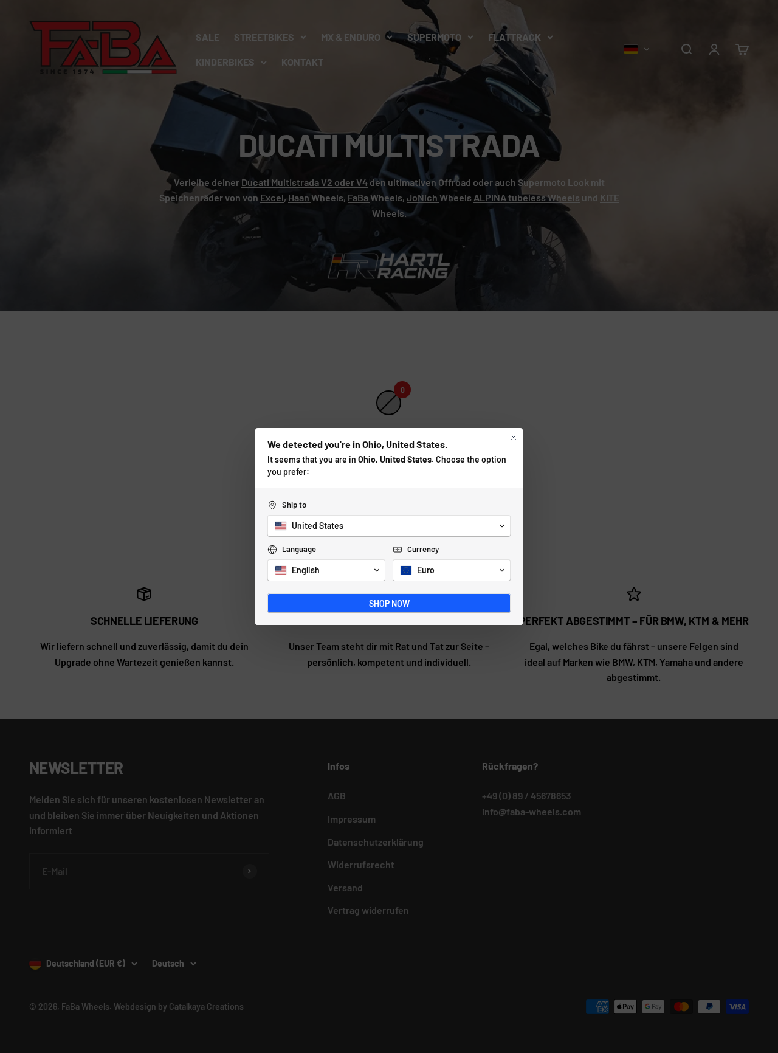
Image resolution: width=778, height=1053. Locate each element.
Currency (423, 549)
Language (299, 549)
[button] (389, 526)
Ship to (294, 504)
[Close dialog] (513, 437)
